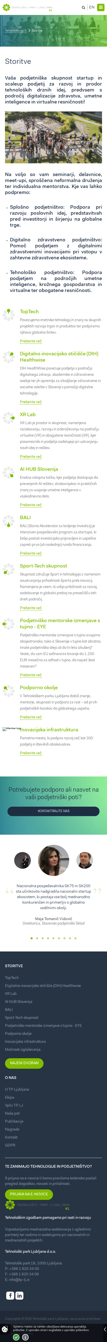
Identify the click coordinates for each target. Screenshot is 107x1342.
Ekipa (9, 1098)
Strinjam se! (16, 1337)
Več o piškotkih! (25, 1337)
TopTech (29, 311)
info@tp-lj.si (19, 1280)
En (92, 7)
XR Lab (28, 414)
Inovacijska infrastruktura (49, 730)
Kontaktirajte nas (53, 811)
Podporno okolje (39, 687)
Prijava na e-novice (29, 1194)
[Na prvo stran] (27, 7)
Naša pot (12, 1114)
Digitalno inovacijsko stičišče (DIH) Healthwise (43, 986)
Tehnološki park (16, 30)
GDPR (10, 1146)
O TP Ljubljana (17, 1090)
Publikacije (14, 1122)
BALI (25, 517)
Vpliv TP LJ (14, 1106)
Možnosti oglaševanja (23, 1050)
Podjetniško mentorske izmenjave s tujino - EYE (43, 1026)
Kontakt (11, 1138)
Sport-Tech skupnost (43, 566)
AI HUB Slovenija (39, 469)
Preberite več (31, 341)
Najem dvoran (24, 1063)
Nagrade (12, 1130)
